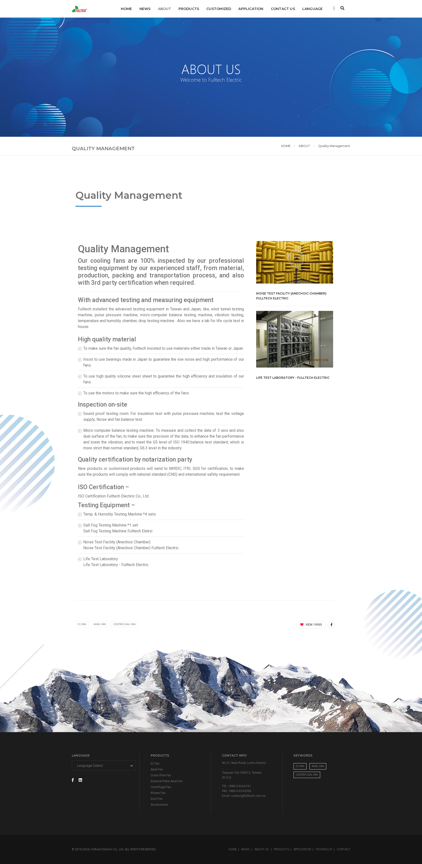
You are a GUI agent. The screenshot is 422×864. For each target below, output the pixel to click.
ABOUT (164, 9)
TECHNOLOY (324, 849)
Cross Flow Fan (161, 775)
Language (312, 9)
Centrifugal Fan (124, 624)
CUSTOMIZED (218, 9)
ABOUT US (261, 849)
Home (126, 9)
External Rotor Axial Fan (167, 781)
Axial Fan (100, 624)
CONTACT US (283, 9)
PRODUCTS (281, 849)
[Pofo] (80, 9)
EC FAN (82, 624)
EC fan (155, 763)
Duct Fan (157, 799)
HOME (286, 146)
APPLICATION (250, 9)
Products (189, 9)
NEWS (145, 9)
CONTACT (343, 849)
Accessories (159, 804)
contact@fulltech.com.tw (248, 796)
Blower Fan (158, 793)
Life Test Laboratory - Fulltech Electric (292, 377)
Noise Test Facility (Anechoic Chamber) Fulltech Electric (291, 296)
